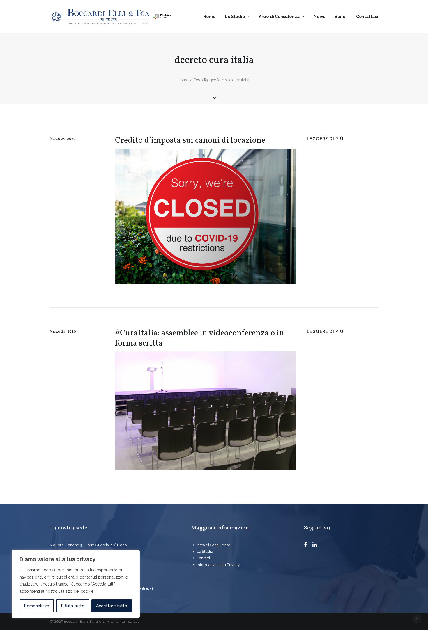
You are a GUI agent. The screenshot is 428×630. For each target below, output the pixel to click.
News (319, 16)
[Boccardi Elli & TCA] (111, 16)
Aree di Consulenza (279, 16)
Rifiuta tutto (72, 606)
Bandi (341, 16)
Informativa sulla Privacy (218, 565)
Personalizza (36, 606)
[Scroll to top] (417, 618)
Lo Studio (235, 16)
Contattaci (367, 16)
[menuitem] (211, 16)
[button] (305, 545)
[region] (76, 584)
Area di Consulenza (213, 545)
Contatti (203, 558)
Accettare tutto (111, 606)
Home (209, 16)
